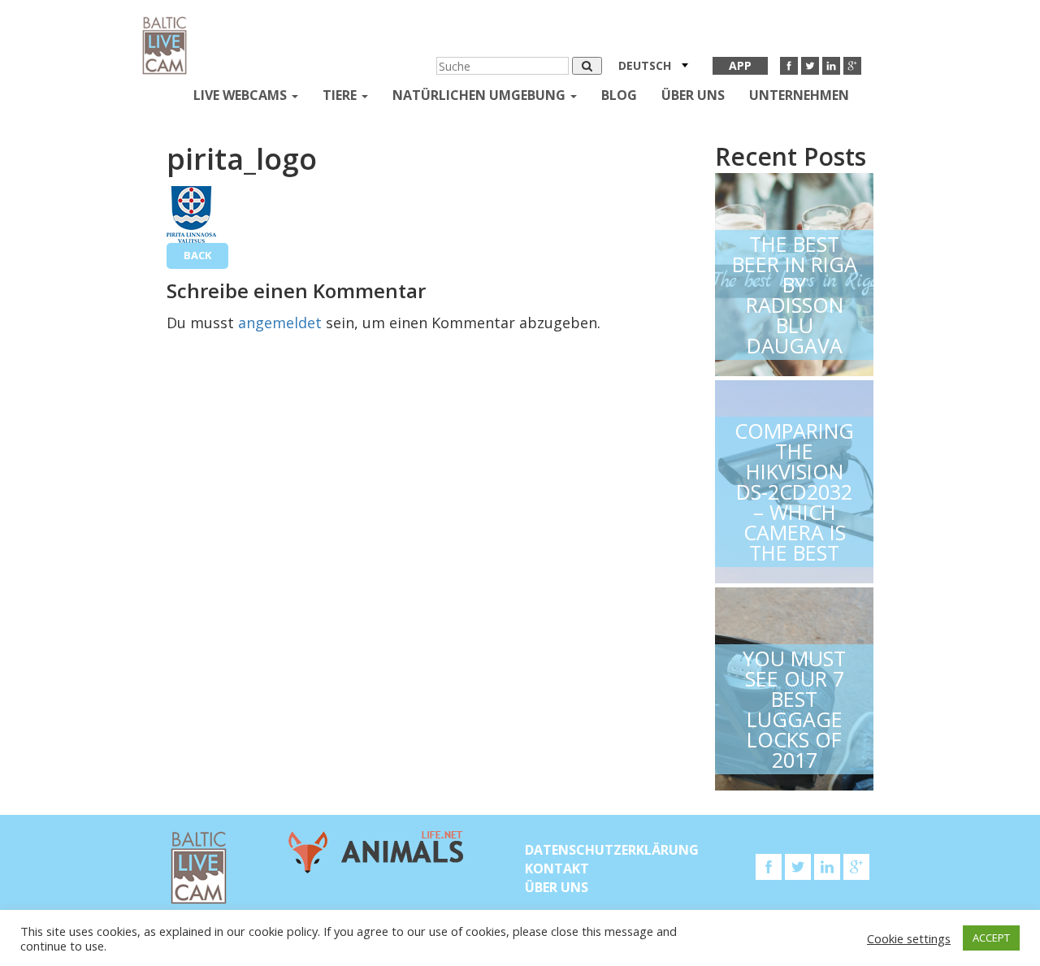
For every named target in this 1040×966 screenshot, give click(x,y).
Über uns (693, 95)
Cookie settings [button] (909, 938)
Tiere (341, 95)
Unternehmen (799, 95)
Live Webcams (241, 95)
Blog (619, 95)
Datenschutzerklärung (612, 850)
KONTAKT (557, 868)
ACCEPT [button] (991, 937)
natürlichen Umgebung (480, 95)
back (197, 255)
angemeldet (280, 322)
